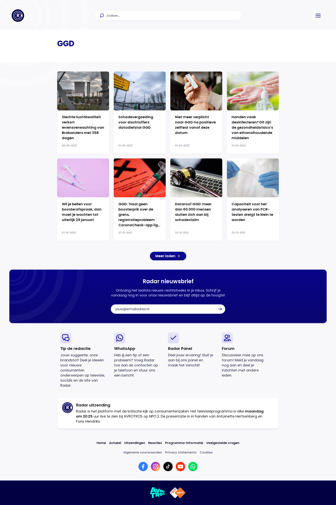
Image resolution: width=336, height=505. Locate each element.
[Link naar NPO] (178, 493)
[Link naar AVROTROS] (157, 493)
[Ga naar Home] (18, 15)
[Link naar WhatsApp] (193, 466)
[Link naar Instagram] (155, 466)
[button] (318, 15)
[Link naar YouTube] (180, 466)
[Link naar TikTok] (168, 466)
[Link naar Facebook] (143, 466)
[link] (84, 360)
